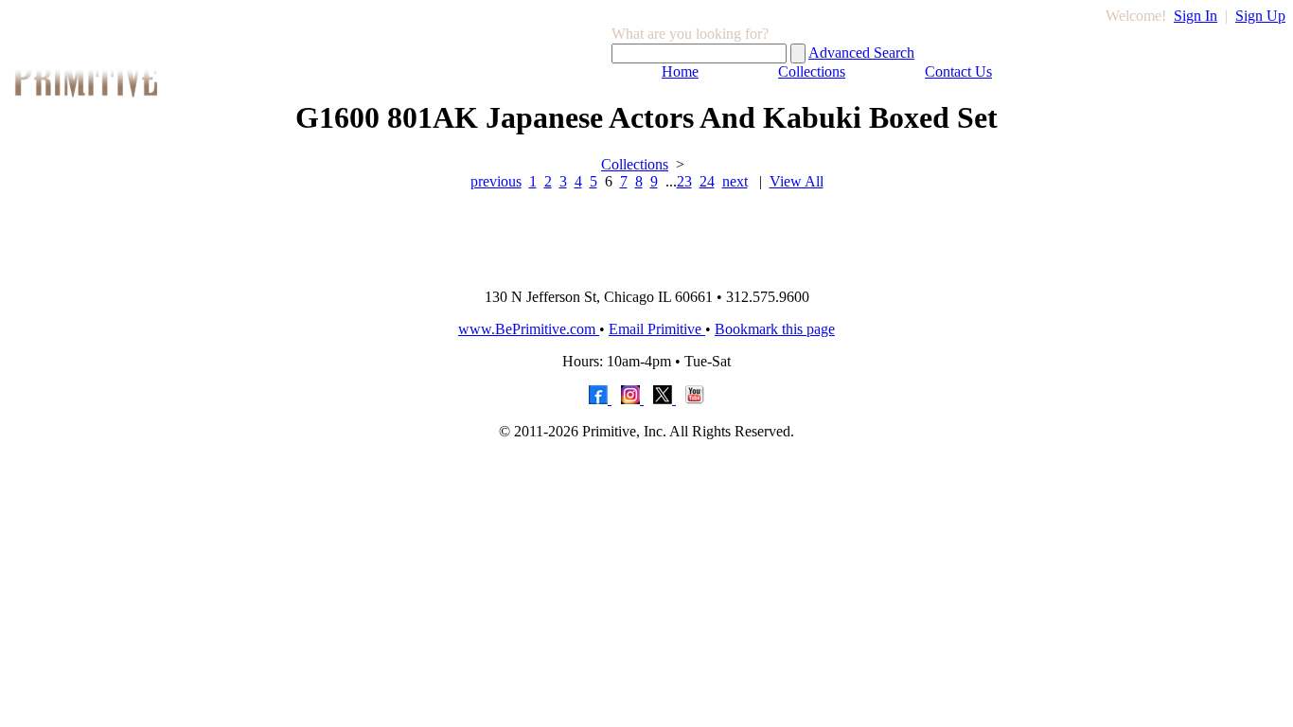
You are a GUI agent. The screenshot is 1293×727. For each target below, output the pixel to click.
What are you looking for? (690, 34)
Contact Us (958, 71)
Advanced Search (861, 52)
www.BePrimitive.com (528, 329)
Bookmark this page (775, 329)
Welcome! (1136, 16)
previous (496, 181)
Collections (811, 71)
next (735, 181)
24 (707, 181)
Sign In (1195, 16)
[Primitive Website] (646, 268)
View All (797, 181)
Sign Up (1260, 16)
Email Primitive (657, 329)
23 (684, 181)
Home (680, 71)
